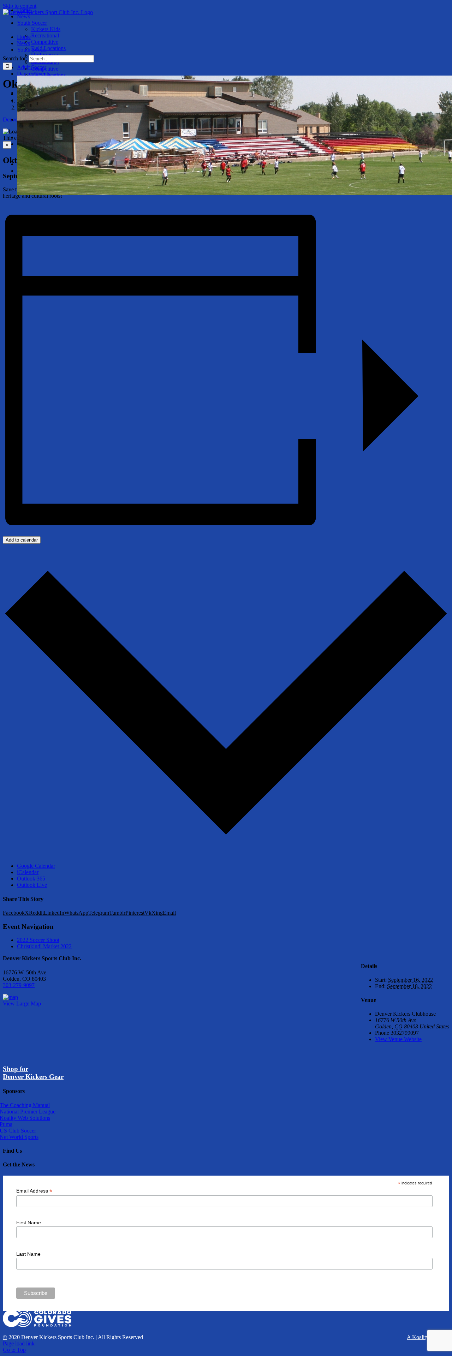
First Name (28, 1222)
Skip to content (19, 6)
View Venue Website (398, 1039)
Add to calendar (22, 540)
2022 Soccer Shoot (38, 940)
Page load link (19, 1343)
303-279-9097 (19, 985)
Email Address (34, 1191)
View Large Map (22, 1003)
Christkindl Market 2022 (44, 946)
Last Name (28, 1254)
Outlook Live (32, 885)
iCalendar (27, 872)
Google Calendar (36, 866)
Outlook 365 (31, 879)
